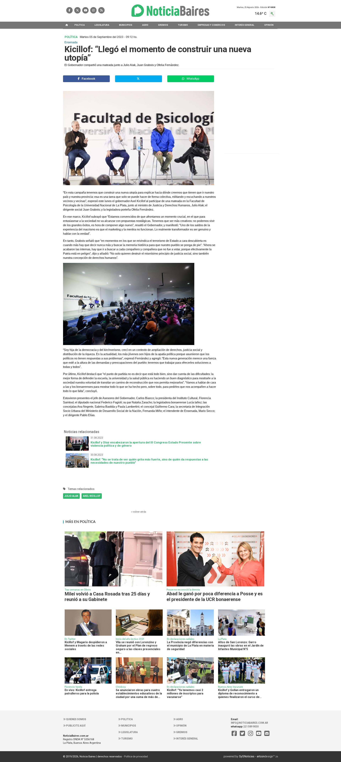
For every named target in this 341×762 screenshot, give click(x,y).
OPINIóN (269, 25)
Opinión (181, 725)
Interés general (187, 738)
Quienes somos (76, 719)
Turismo (127, 738)
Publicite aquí (75, 725)
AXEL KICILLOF (91, 496)
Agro (179, 719)
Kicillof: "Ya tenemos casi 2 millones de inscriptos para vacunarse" (185, 693)
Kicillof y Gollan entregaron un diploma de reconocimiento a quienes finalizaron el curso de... (240, 693)
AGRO (145, 25)
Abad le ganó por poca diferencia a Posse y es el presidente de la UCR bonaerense (215, 596)
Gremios (181, 732)
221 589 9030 (251, 726)
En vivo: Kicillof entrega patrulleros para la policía (82, 691)
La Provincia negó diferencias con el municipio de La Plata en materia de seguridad (190, 645)
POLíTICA (79, 25)
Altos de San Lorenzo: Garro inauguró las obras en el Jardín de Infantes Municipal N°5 (241, 645)
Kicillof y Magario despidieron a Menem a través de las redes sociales (86, 645)
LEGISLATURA (101, 25)
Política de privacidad (136, 756)
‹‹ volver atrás (138, 511)
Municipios (128, 725)
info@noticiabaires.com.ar (249, 722)
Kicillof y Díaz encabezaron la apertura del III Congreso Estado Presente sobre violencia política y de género (146, 441)
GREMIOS (163, 25)
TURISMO (183, 25)
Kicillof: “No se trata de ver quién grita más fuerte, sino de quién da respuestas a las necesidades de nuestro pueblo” (149, 458)
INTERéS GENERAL (244, 25)
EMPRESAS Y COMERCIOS (211, 25)
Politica (127, 719)
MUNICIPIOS (125, 25)
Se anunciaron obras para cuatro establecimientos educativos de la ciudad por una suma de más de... (139, 693)
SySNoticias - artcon (251, 756)
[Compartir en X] (138, 78)
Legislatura (129, 732)
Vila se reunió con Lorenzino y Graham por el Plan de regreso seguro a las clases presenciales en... (138, 647)
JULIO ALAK (71, 496)
